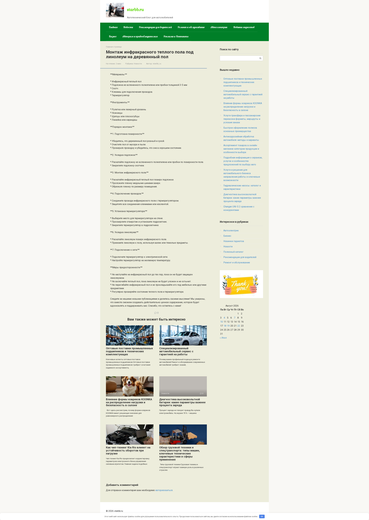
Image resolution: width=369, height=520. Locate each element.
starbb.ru (135, 9)
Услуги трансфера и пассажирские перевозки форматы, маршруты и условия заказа (241, 119)
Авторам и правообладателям (140, 36)
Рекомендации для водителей (155, 27)
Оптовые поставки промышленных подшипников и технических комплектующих (129, 351)
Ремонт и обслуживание (191, 27)
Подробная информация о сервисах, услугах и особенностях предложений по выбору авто (242, 161)
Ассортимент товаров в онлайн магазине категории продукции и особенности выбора (241, 149)
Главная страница (114, 47)
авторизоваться (164, 490)
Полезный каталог (233, 251)
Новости (128, 27)
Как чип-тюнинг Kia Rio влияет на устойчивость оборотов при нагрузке (128, 450)
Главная (113, 27)
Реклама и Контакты (175, 36)
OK (262, 516)
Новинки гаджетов (244, 27)
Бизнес (113, 36)
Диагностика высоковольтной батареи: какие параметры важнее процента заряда (182, 402)
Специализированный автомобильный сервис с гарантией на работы (176, 351)
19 (228, 325)
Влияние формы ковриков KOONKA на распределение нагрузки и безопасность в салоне (129, 402)
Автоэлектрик (218, 27)
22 (238, 325)
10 (221, 321)
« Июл (223, 337)
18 (225, 325)
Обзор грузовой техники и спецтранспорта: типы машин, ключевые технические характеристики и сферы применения (179, 453)
